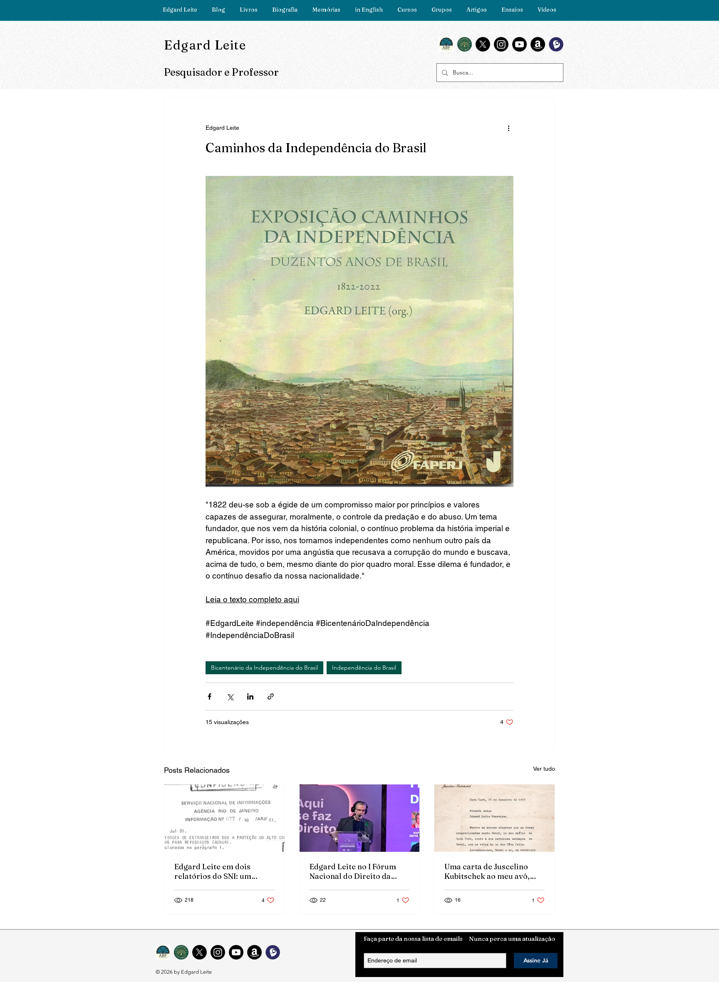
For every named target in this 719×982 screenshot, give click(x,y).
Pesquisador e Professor (221, 72)
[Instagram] (501, 44)
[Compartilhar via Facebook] (209, 696)
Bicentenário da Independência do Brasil (264, 667)
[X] (483, 44)
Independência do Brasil (364, 667)
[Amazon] (538, 44)
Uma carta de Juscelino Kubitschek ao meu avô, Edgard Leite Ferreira (487, 871)
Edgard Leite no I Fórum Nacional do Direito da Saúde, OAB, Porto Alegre (356, 871)
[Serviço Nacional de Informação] (224, 818)
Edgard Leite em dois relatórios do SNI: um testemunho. (212, 871)
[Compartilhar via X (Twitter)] (230, 696)
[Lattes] (556, 44)
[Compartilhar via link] (271, 696)
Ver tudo (544, 768)
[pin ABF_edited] (446, 44)
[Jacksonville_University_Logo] (464, 44)
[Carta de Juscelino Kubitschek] (494, 818)
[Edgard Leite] (360, 818)
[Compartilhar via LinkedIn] (250, 696)
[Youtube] (519, 44)
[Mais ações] (508, 128)
